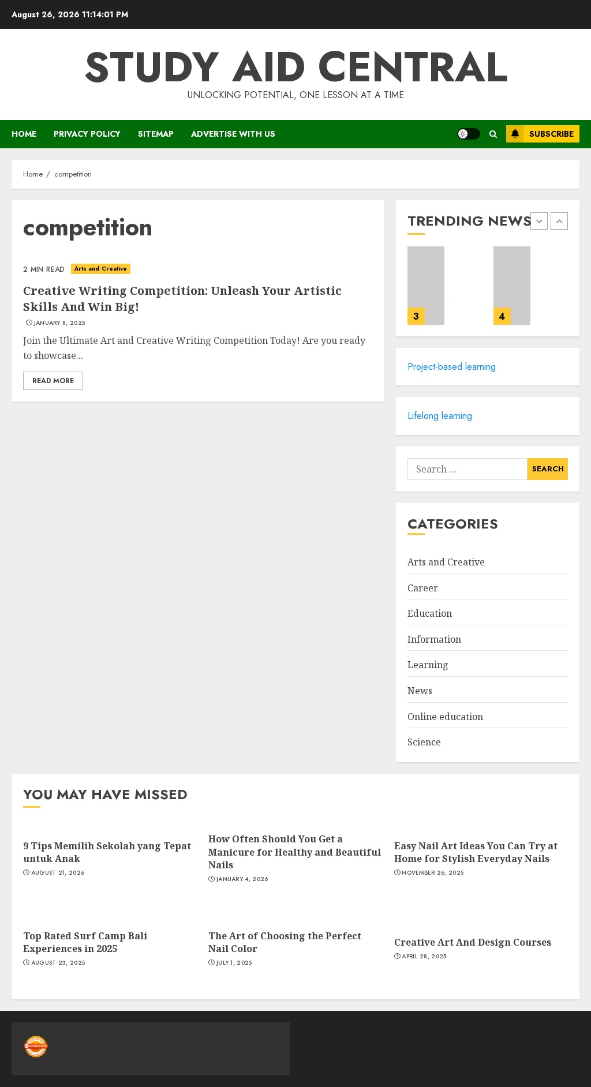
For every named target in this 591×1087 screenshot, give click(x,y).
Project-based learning (451, 366)
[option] (445, 291)
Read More (53, 381)
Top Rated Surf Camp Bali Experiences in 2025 (85, 942)
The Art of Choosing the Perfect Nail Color (284, 942)
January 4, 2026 (242, 879)
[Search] (493, 134)
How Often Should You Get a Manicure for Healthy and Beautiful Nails (294, 852)
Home (24, 134)
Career (422, 588)
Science (424, 742)
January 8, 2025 (59, 323)
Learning (427, 664)
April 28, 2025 (424, 957)
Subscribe (551, 134)
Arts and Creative (101, 268)
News (419, 690)
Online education (445, 716)
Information (434, 639)
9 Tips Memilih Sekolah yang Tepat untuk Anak (107, 852)
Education (429, 613)
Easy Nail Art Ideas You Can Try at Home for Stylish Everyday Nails (476, 852)
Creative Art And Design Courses (472, 942)
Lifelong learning (439, 415)
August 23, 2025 (58, 963)
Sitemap (156, 134)
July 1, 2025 (234, 963)
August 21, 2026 (58, 873)
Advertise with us (233, 134)
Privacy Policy (87, 134)
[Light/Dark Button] (468, 134)
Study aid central (295, 67)
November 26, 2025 (432, 873)
